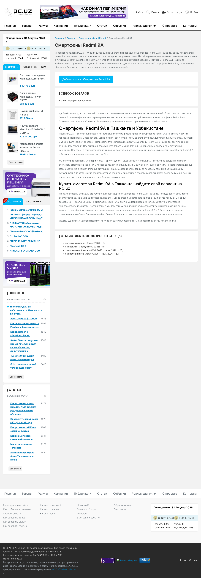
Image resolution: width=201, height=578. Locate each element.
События (119, 25)
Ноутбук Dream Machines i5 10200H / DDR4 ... (32, 129)
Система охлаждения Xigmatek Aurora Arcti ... (33, 79)
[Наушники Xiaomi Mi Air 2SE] (12, 114)
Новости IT (83, 505)
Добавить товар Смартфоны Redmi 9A (86, 79)
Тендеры (82, 513)
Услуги (43, 25)
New (43, 67)
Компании (61, 25)
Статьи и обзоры (86, 509)
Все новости (16, 376)
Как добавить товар (14, 517)
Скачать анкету (12, 513)
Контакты (190, 25)
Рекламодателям (144, 25)
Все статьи (15, 468)
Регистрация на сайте (15, 505)
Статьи (102, 25)
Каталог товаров (49, 509)
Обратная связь (122, 505)
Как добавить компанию (17, 509)
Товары (27, 25)
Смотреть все (16, 162)
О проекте (169, 25)
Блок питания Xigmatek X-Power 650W (30, 97)
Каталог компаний (50, 505)
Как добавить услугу (14, 521)
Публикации (82, 25)
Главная (10, 25)
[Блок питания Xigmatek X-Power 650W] (12, 96)
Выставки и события (88, 517)
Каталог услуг (48, 513)
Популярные (29, 67)
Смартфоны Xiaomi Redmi (92, 38)
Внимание (11, 67)
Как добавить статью (15, 525)
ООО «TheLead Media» (64, 569)
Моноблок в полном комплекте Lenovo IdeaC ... (31, 147)
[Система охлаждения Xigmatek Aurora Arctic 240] (12, 79)
